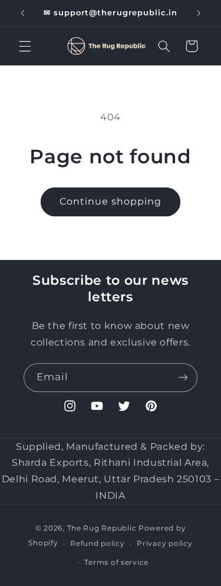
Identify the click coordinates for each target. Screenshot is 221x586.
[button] (24, 46)
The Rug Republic (102, 528)
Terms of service (116, 562)
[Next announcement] (199, 13)
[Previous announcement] (22, 13)
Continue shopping (111, 201)
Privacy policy (164, 543)
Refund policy (97, 543)
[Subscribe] (183, 377)
